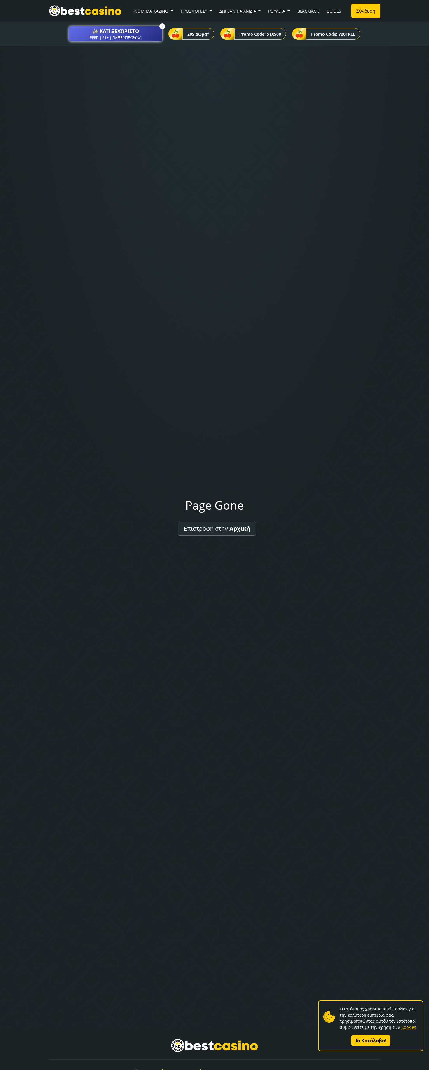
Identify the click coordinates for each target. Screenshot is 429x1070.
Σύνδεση (365, 11)
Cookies (408, 1027)
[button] (115, 33)
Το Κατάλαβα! (370, 1040)
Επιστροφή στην (217, 528)
